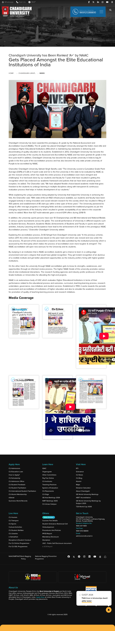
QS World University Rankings (87, 494)
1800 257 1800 (81, 526)
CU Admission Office (16, 481)
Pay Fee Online (48, 478)
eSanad (11, 497)
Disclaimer (46, 540)
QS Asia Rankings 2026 (51, 497)
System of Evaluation (50, 488)
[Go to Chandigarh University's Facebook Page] (89, 2)
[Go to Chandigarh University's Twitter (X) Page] (93, 2)
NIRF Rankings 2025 (50, 501)
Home (11, 73)
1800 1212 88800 (82, 531)
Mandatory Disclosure (50, 537)
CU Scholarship (14, 478)
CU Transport (14, 520)
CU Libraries (13, 533)
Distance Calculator (83, 488)
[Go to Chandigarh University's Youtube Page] (107, 2)
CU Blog (79, 478)
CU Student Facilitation (17, 488)
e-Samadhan (13, 537)
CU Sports (12, 524)
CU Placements (48, 491)
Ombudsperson (48, 527)
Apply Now (40, 597)
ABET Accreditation (83, 497)
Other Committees (49, 475)
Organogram (47, 471)
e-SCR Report (47, 546)
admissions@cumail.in (84, 536)
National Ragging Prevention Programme (46, 557)
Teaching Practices (49, 484)
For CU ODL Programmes (18, 546)
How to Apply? (14, 475)
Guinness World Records (18, 501)
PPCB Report (47, 533)
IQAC (44, 468)
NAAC (11, 556)
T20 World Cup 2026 (84, 506)
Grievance (80, 471)
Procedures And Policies (51, 530)
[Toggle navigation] (101, 11)
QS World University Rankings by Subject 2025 (88, 502)
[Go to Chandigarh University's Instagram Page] (102, 2)
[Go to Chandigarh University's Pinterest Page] (79, 556)
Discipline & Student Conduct (20, 540)
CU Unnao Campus (49, 504)
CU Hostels (13, 517)
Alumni (78, 481)
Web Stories (48, 517)
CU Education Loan (16, 471)
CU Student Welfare (16, 530)
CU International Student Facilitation (22, 491)
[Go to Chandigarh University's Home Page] (17, 11)
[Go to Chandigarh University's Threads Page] (112, 2)
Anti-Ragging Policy (26, 557)
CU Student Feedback (17, 484)
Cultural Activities (15, 527)
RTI (77, 468)
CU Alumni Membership (18, 494)
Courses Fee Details (50, 520)
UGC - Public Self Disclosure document (57, 543)
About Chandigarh (83, 491)
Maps (78, 484)
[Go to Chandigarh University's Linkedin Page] (98, 2)
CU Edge (45, 494)
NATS (19, 556)
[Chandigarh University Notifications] (108, 610)
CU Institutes (47, 481)
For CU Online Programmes (19, 543)
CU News (79, 475)
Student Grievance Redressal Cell (55, 524)
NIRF (15, 556)
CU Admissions (14, 468)
